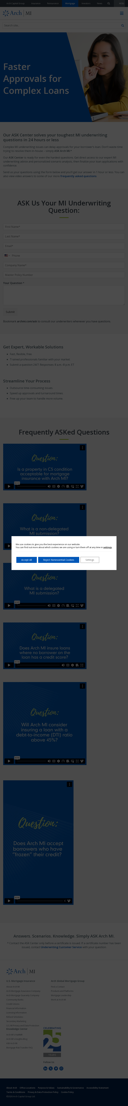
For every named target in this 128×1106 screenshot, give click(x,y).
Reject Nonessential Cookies (58, 559)
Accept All (26, 559)
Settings (90, 559)
